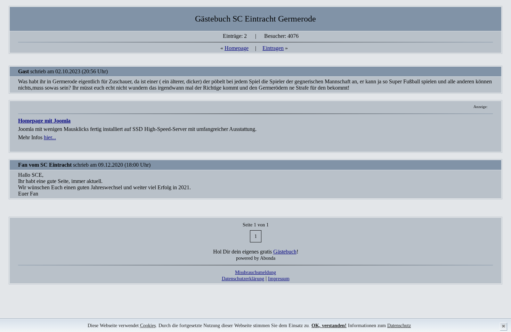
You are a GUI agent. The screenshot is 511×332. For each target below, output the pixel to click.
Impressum (279, 278)
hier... (50, 137)
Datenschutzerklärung (243, 278)
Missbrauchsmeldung (255, 272)
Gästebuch (285, 252)
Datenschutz (399, 325)
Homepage (237, 48)
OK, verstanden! (329, 325)
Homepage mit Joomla (44, 121)
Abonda (267, 258)
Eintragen (273, 48)
